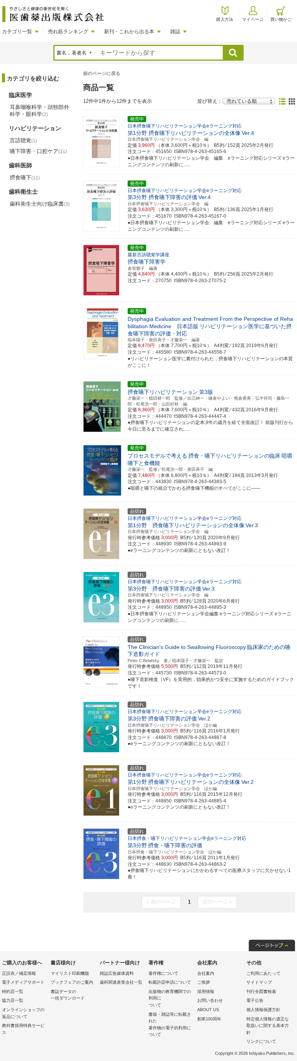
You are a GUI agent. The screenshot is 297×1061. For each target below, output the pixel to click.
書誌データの (68, 995)
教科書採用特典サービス (23, 1029)
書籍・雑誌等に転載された (169, 1024)
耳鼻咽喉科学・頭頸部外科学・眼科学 (39, 110)
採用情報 (205, 991)
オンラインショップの (23, 1013)
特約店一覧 (12, 991)
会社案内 (205, 973)
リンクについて (261, 1041)
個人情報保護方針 (263, 1009)
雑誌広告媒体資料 (117, 973)
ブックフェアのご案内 (72, 982)
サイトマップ (259, 982)
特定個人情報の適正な (267, 1026)
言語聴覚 (23, 140)
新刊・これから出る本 (129, 31)
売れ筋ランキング (68, 31)
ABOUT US (208, 1009)
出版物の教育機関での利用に (169, 998)
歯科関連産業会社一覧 (121, 982)
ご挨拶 (203, 982)
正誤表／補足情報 (19, 973)
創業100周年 (209, 1019)
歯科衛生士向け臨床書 (40, 204)
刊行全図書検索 (261, 991)
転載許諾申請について (169, 982)
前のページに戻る (101, 73)
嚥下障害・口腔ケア (38, 151)
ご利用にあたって (263, 973)
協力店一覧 (12, 1000)
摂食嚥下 (25, 177)
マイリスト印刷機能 (70, 973)
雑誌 (175, 31)
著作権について (163, 973)
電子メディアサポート (23, 982)
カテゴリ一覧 (17, 31)
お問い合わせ (210, 1000)
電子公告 (254, 1000)
